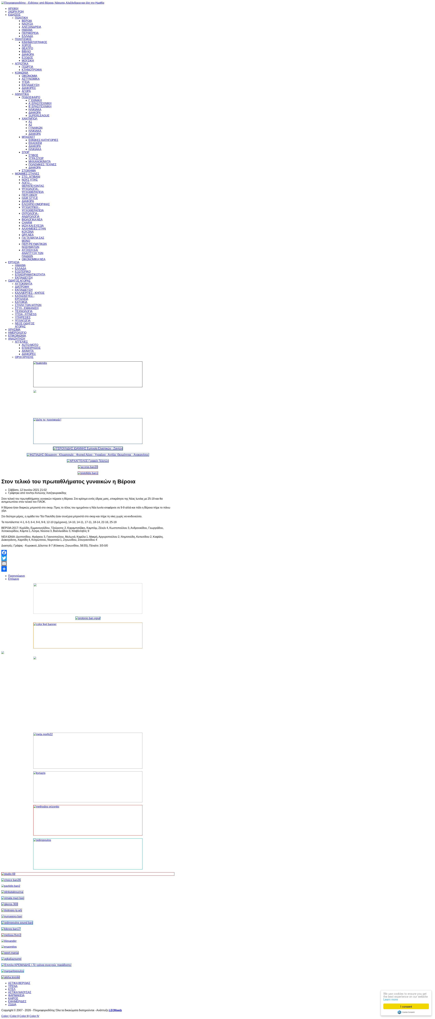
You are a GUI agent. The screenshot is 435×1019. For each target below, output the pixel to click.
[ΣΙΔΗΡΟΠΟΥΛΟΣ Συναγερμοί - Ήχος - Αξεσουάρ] (17, 922)
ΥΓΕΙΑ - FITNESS (26, 314)
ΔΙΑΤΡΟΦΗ (22, 286)
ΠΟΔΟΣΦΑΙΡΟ (31, 97)
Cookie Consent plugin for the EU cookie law (406, 1012)
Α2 (30, 124)
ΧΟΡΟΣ (26, 45)
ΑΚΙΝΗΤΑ (28, 351)
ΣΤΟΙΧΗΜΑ (29, 170)
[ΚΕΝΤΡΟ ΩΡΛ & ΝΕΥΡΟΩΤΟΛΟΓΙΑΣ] (10, 885)
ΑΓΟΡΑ (26, 91)
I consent (406, 1006)
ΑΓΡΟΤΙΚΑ (21, 63)
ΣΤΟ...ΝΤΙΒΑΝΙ (31, 176)
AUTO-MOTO (30, 344)
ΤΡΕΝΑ (13, 986)
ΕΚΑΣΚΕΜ (35, 143)
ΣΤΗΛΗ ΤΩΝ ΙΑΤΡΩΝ (28, 305)
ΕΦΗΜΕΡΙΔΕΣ (17, 1001)
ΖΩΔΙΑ (12, 1004)
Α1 (30, 121)
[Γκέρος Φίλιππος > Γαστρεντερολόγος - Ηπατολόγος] (9, 904)
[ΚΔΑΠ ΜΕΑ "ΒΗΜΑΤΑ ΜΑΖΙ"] (12, 898)
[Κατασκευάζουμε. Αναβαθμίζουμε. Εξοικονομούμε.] (88, 473)
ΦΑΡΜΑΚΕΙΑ (16, 995)
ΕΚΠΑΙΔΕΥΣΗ (30, 85)
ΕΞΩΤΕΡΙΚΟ (23, 271)
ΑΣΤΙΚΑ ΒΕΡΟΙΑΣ (19, 983)
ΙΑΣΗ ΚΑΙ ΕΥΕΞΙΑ (33, 225)
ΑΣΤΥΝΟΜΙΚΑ (31, 78)
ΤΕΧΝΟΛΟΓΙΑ (23, 311)
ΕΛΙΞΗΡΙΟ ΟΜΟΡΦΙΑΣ (36, 204)
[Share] (87, 569)
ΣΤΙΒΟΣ (33, 155)
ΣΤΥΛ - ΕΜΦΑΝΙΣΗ (27, 308)
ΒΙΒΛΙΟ (26, 51)
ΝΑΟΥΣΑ (27, 23)
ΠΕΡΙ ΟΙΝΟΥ (29, 195)
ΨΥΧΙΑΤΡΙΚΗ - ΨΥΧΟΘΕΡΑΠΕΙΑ (33, 209)
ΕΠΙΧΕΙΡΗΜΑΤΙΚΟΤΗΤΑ (30, 274)
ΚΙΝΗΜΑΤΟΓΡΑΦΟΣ (34, 42)
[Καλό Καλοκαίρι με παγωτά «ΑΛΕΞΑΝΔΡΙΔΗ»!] (87, 693)
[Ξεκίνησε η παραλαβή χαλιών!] (11, 928)
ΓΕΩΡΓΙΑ (27, 66)
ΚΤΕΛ (11, 989)
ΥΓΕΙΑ (26, 82)
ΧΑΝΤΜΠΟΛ (29, 118)
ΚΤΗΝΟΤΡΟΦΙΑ (32, 69)
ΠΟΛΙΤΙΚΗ (21, 17)
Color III (24, 1016)
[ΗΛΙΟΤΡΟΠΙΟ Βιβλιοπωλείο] (11, 910)
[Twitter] (87, 558)
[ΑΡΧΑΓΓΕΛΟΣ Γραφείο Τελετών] (88, 460)
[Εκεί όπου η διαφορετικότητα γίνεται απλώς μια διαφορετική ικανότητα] (11, 958)
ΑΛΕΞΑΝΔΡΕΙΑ (31, 26)
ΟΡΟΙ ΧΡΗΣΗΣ (24, 357)
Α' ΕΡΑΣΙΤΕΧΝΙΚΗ (40, 103)
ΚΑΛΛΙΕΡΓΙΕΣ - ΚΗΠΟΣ (30, 292)
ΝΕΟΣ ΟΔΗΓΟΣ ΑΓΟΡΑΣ (24, 325)
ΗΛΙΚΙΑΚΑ (35, 109)
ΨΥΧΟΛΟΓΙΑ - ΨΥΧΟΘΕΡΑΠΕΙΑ (33, 190)
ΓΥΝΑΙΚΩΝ (35, 127)
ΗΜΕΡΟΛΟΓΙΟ (17, 332)
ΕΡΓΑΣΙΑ (13, 262)
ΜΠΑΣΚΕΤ (28, 137)
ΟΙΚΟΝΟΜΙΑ (29, 75)
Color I (5, 1016)
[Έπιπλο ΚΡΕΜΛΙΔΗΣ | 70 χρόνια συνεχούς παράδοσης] (36, 964)
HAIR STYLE (30, 198)
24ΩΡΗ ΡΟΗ (16, 11)
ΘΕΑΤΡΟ (27, 48)
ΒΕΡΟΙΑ (27, 20)
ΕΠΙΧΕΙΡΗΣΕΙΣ (31, 347)
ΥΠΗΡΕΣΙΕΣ (23, 317)
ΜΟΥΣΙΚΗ (28, 60)
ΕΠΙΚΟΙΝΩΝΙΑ (17, 335)
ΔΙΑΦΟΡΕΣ (29, 88)
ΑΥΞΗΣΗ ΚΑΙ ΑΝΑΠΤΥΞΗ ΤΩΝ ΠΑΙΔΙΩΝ (32, 253)
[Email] (87, 563)
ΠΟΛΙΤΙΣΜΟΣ (23, 39)
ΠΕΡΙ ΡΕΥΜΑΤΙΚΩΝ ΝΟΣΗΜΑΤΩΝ (34, 245)
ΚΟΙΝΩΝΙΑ (21, 72)
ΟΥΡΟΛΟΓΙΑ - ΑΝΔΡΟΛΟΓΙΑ (30, 215)
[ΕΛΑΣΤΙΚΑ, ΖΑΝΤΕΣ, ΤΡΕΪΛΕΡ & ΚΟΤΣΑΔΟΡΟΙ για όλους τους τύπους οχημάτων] (88, 448)
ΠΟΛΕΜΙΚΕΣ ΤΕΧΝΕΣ (42, 164)
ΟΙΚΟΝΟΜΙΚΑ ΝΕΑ (33, 259)
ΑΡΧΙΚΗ (13, 8)
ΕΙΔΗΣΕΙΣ (14, 14)
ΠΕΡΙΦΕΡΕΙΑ (30, 33)
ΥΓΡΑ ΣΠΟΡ (36, 158)
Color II (14, 1016)
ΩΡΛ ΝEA (28, 234)
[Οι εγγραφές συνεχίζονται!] (87, 820)
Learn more (390, 999)
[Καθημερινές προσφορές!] (87, 431)
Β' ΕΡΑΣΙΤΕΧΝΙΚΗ (40, 106)
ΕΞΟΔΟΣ (27, 57)
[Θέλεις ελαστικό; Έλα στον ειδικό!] (87, 374)
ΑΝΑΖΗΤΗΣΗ (16, 338)
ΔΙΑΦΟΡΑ (28, 54)
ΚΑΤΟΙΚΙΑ (21, 302)
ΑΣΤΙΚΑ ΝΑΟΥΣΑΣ (19, 992)
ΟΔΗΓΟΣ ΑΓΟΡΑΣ (19, 280)
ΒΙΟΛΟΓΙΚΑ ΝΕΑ (32, 219)
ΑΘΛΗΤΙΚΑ (22, 94)
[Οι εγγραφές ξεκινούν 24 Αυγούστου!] (11, 880)
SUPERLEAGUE (39, 115)
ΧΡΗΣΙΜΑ (14, 329)
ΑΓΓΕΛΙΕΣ (21, 341)
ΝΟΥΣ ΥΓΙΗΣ (30, 179)
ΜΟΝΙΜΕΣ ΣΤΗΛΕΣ (27, 173)
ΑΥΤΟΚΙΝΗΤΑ (23, 283)
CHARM (27, 222)
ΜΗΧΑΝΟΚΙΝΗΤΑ (40, 161)
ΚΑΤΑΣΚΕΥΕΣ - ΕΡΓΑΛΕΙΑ (24, 297)
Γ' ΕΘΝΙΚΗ (35, 100)
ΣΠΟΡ (25, 152)
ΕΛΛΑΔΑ (27, 36)
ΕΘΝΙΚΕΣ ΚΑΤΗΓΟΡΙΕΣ (43, 140)
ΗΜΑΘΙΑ (27, 30)
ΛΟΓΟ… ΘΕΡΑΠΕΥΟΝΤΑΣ (33, 184)
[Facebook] (87, 552)
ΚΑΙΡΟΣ (13, 998)
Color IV (34, 1016)
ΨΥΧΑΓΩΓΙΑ (22, 320)
